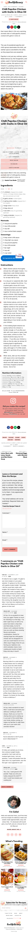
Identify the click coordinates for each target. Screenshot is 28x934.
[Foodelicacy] (14, 923)
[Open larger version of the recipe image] (14, 131)
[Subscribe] (25, 908)
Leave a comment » (19, 446)
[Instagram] (12, 834)
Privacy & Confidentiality (11, 929)
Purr (16, 931)
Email (4, 540)
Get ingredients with (12, 257)
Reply (9, 576)
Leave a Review (14, 167)
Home (5, 6)
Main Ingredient (12, 6)
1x (8, 189)
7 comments (7, 446)
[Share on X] (18, 27)
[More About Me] (14, 802)
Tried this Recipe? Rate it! (11, 506)
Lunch (23, 437)
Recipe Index (9, 915)
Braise (5, 437)
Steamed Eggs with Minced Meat (21, 455)
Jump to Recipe (14, 19)
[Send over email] (15, 27)
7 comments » (19, 16)
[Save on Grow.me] (22, 27)
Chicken (21, 6)
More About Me (13, 829)
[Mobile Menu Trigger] (2, 2)
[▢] (2, 192)
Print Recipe (14, 160)
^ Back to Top (8, 913)
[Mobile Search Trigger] (25, 2)
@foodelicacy (8, 412)
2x (11, 189)
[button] (7, 148)
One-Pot (10, 439)
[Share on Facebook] (8, 27)
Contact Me (18, 915)
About (20, 913)
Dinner (17, 437)
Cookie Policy (19, 929)
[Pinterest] (16, 834)
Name (5, 532)
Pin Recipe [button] (14, 164)
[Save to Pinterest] (12, 27)
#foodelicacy (13, 414)
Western (17, 439)
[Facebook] (8, 834)
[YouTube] (20, 834)
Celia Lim (9, 15)
